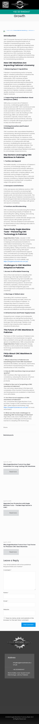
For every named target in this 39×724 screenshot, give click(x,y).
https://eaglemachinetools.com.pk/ (16, 261)
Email (5, 601)
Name (6, 593)
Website (6, 609)
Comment (7, 570)
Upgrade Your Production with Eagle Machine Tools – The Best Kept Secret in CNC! (17, 505)
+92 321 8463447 (21, 11)
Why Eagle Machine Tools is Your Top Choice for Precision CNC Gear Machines (19, 546)
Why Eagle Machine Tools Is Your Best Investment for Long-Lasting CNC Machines (19, 465)
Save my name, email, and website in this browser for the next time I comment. (18, 619)
